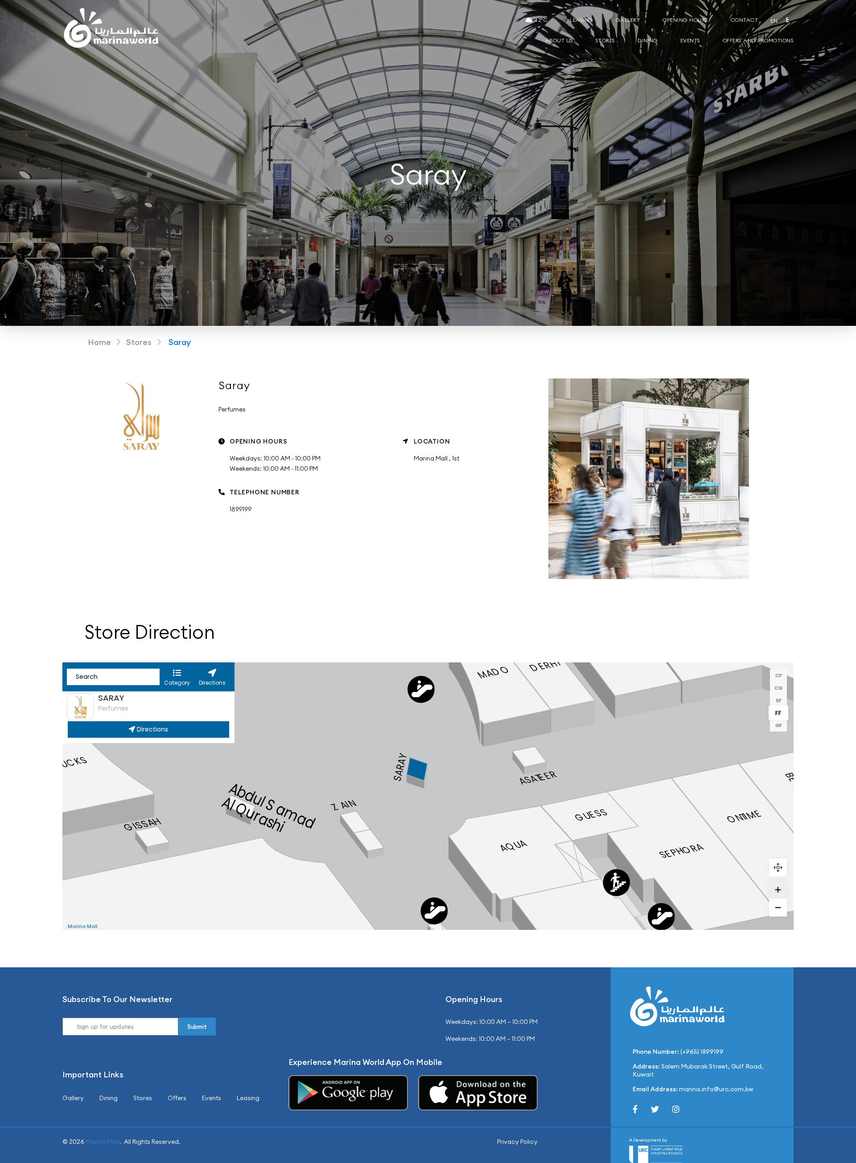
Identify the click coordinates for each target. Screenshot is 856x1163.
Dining (648, 40)
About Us (559, 40)
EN (774, 20)
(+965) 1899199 (702, 1052)
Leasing (581, 19)
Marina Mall (102, 1142)
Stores (605, 40)
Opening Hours (685, 19)
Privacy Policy (517, 1142)
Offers (177, 1098)
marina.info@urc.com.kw (716, 1089)
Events (690, 40)
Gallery (628, 19)
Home (99, 342)
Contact (744, 19)
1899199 (240, 509)
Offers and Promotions (758, 40)
